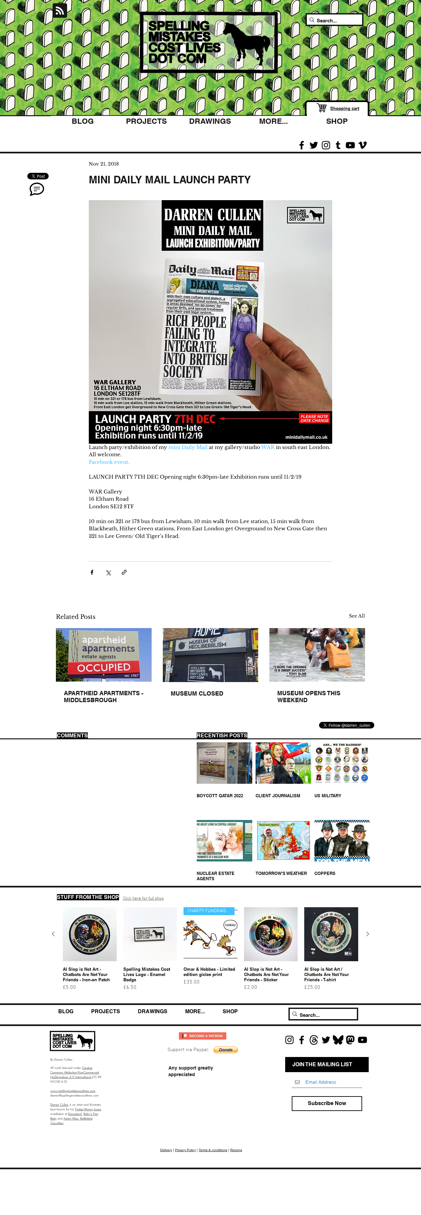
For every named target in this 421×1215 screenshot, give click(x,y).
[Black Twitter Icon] (313, 145)
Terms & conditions (213, 1150)
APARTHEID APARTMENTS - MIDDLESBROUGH (103, 696)
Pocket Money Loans (88, 1109)
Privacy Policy (185, 1150)
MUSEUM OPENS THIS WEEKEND (308, 696)
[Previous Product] (53, 934)
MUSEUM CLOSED (197, 693)
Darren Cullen (59, 1104)
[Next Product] (368, 934)
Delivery (166, 1150)
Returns (236, 1150)
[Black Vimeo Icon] (362, 145)
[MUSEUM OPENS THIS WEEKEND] (317, 655)
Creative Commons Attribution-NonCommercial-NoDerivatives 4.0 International (74, 1072)
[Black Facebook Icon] (301, 145)
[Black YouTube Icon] (350, 145)
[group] (210, 952)
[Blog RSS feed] (60, 10)
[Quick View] (90, 934)
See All (357, 616)
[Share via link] (124, 572)
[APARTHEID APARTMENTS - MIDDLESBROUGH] (104, 655)
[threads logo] (313, 1039)
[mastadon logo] (350, 1039)
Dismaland (75, 1113)
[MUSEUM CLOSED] (211, 655)
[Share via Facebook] (92, 572)
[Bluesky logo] (338, 1039)
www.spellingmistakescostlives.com (72, 1090)
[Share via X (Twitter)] (108, 572)
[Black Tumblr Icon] (338, 145)
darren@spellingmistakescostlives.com (74, 1095)
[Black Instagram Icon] (326, 145)
